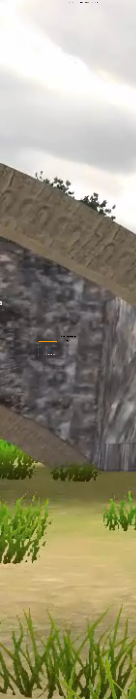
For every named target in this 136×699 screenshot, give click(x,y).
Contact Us (87, 2)
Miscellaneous (80, 2)
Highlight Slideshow (48, 350)
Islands (73, 2)
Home (69, 2)
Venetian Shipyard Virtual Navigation (47, 343)
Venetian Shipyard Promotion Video (48, 354)
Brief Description (42, 346)
